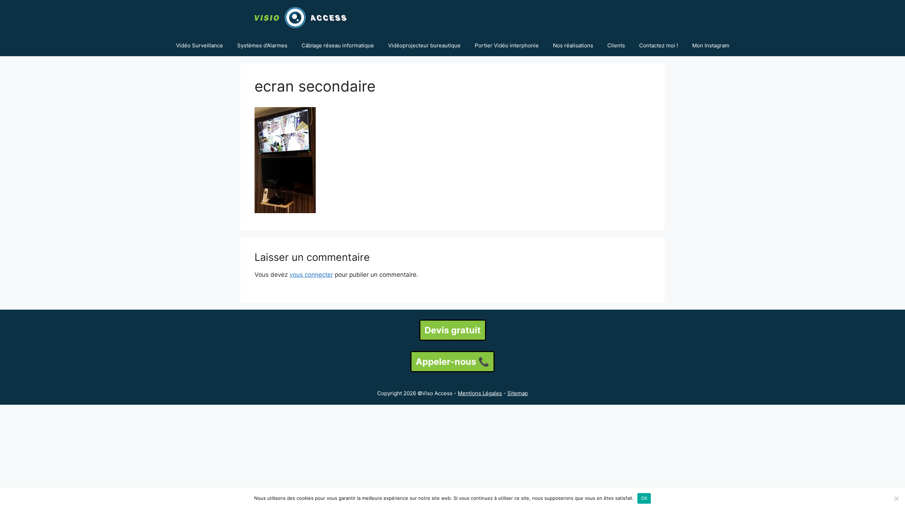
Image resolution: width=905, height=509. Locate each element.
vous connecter (311, 274)
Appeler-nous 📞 (452, 361)
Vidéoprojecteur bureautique (424, 45)
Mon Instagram (710, 45)
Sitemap (517, 393)
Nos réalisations (573, 45)
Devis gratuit (453, 330)
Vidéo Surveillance (199, 45)
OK (644, 498)
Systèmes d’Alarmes (262, 45)
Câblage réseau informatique (338, 45)
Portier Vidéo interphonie (507, 45)
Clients (616, 45)
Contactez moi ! (658, 45)
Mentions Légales (480, 393)
